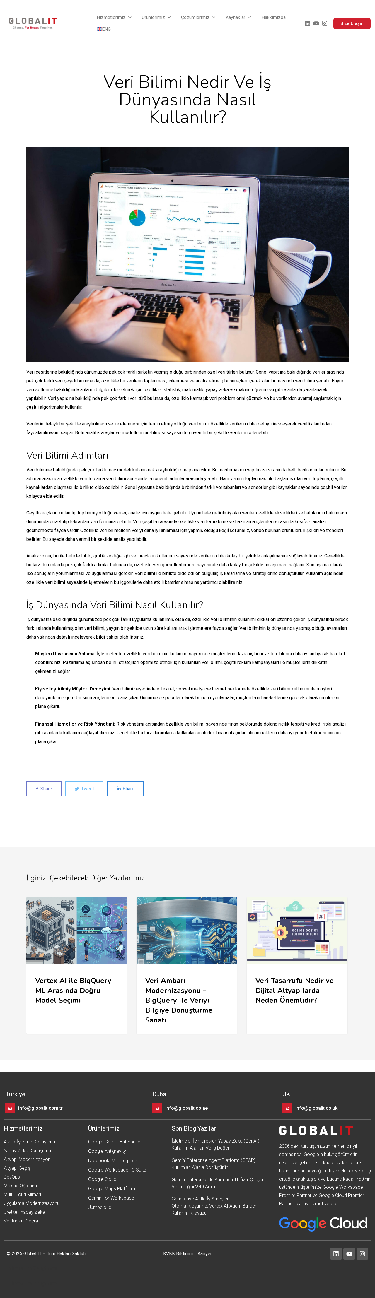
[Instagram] (325, 23)
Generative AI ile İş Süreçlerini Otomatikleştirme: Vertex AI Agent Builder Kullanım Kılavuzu (214, 1206)
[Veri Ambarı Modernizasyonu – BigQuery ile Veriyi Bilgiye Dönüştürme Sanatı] (187, 965)
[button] (114, 17)
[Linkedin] (308, 23)
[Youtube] (316, 23)
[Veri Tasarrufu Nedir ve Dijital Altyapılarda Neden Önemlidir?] (297, 965)
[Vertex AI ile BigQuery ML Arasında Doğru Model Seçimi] (76, 965)
